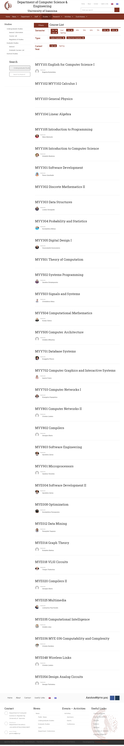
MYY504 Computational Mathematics (63, 313)
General (11, 46)
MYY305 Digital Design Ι (53, 240)
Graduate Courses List (16, 50)
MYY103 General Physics (54, 99)
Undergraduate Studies (15, 29)
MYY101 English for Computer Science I (64, 64)
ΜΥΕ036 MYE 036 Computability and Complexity (72, 638)
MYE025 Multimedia (50, 600)
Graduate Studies (12, 43)
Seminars (70, 717)
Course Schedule (99, 713)
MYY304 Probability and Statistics (61, 221)
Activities (68, 16)
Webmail (96, 727)
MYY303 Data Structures (53, 202)
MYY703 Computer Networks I (58, 389)
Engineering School (99, 734)
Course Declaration (100, 717)
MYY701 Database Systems (55, 351)
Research (56, 16)
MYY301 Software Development (59, 168)
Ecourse (96, 720)
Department (25, 16)
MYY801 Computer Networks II (58, 409)
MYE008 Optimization (52, 504)
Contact (96, 4)
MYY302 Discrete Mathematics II (60, 187)
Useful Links (104, 4)
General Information (16, 32)
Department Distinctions (46, 731)
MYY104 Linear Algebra (53, 114)
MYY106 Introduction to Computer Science (67, 148)
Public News (42, 717)
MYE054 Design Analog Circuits (59, 677)
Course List (13, 36)
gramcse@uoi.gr (14, 733)
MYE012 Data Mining (51, 523)
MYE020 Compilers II (51, 581)
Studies (45, 16)
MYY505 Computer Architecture (59, 332)
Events (69, 720)
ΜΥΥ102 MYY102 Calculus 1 (56, 83)
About (89, 4)
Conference (71, 724)
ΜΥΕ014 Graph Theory (52, 543)
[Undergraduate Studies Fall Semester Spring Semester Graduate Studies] (19, 68)
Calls (39, 727)
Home (83, 4)
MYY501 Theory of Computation (59, 259)
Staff (36, 16)
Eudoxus (96, 724)
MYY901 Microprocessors (54, 466)
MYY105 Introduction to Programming (63, 129)
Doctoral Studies (12, 53)
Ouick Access (80, 16)
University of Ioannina (100, 731)
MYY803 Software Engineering (58, 447)
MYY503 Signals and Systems (57, 294)
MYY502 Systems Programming (59, 275)
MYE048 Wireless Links (53, 657)
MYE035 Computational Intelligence (62, 619)
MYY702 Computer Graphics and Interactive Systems (75, 370)
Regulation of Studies (16, 39)
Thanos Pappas (101, 741)
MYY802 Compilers (49, 428)
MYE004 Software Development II (60, 485)
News (14, 16)
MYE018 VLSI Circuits (51, 562)
